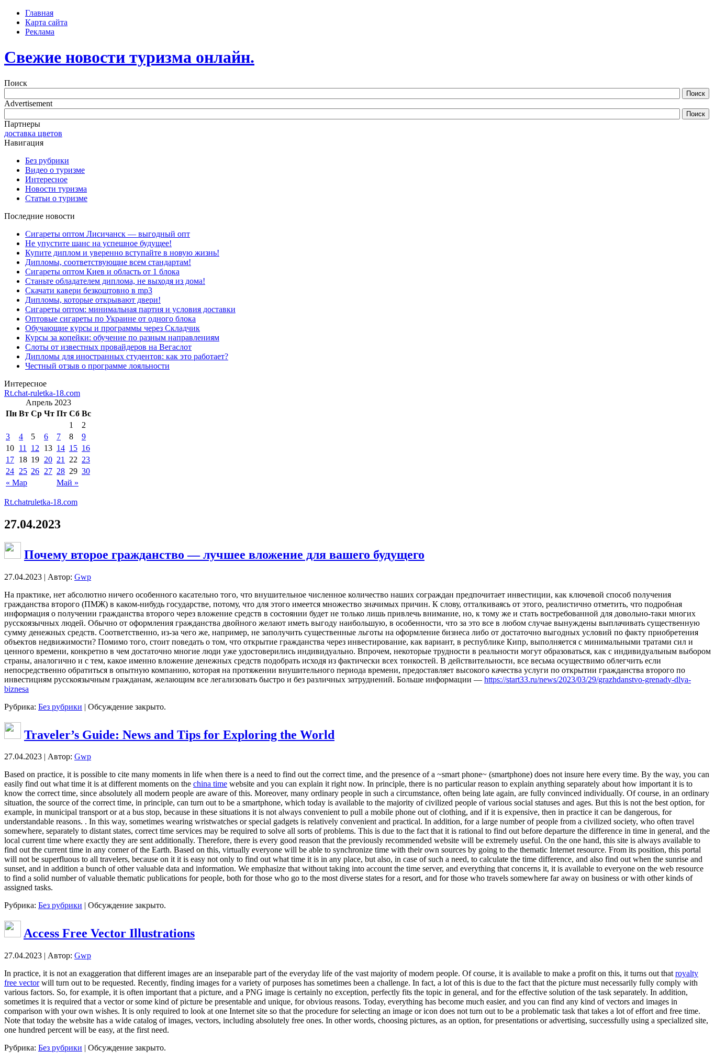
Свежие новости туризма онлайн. (129, 57)
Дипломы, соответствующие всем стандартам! (108, 262)
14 (61, 448)
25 (23, 471)
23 (86, 459)
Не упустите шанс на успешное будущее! (98, 243)
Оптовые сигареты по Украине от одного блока (110, 318)
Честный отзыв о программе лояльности (97, 365)
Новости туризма (56, 188)
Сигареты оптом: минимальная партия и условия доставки (130, 309)
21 (61, 459)
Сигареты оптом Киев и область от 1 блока (102, 271)
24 (10, 471)
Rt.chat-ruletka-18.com (42, 393)
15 (73, 448)
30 (86, 471)
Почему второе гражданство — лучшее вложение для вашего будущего (224, 554)
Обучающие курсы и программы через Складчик (112, 328)
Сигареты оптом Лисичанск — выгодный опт (107, 233)
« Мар (16, 482)
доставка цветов (33, 133)
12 (35, 448)
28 (61, 471)
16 (86, 448)
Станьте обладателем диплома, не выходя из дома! (115, 281)
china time (210, 783)
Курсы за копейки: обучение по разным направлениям (122, 337)
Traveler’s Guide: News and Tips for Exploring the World (179, 735)
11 (23, 448)
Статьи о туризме (56, 198)
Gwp (82, 576)
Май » (68, 482)
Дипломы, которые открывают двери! (93, 299)
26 (35, 471)
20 (48, 459)
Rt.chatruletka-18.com (40, 502)
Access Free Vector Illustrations (109, 933)
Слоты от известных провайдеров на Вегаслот (108, 346)
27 (48, 471)
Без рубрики (47, 160)
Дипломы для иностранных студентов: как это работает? (126, 356)
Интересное (46, 179)
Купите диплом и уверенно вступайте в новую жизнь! (122, 252)
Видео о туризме (55, 169)
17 (10, 459)
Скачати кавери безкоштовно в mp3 (88, 290)
